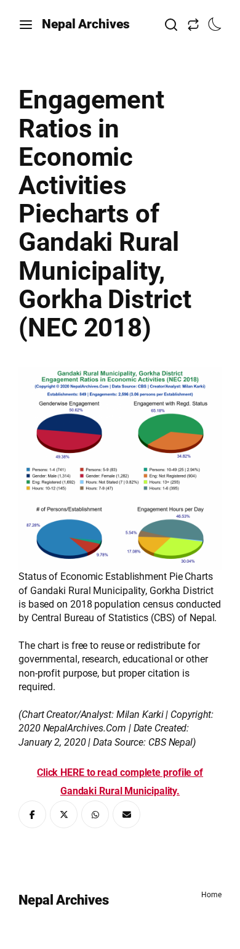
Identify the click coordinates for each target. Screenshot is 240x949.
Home (211, 894)
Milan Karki (140, 714)
